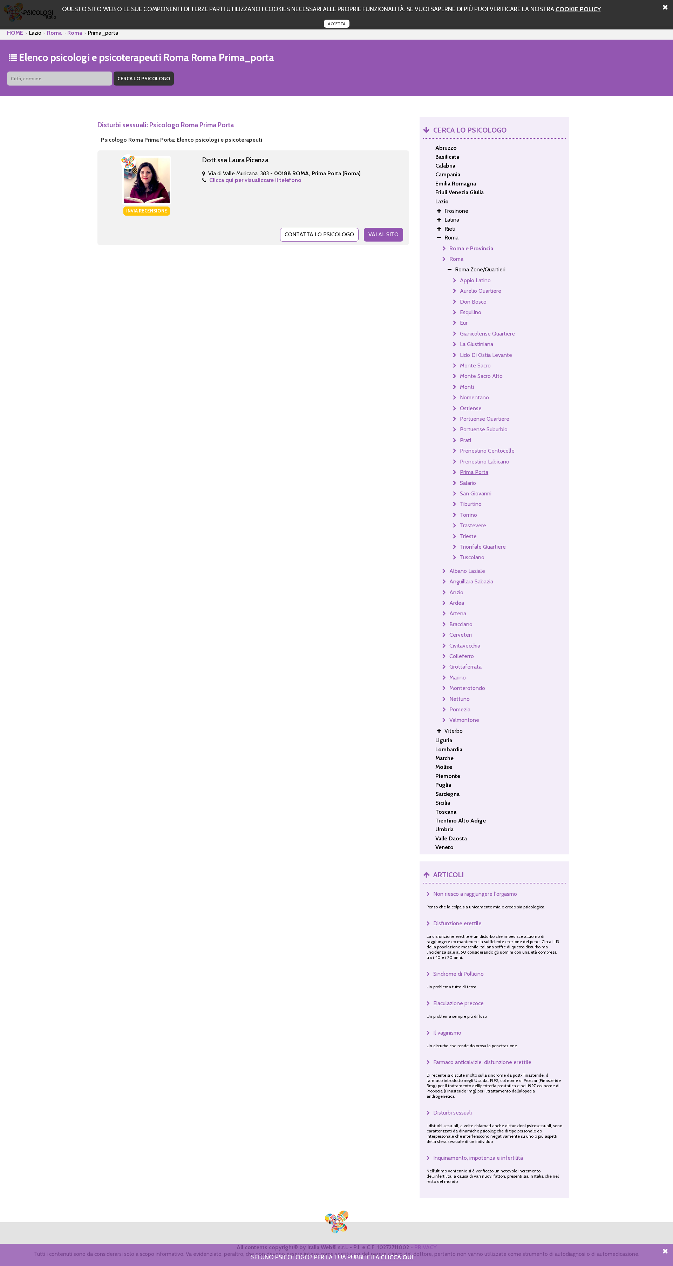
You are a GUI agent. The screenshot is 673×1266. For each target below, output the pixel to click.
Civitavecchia (464, 645)
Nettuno (459, 699)
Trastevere (473, 525)
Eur (464, 322)
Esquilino (470, 312)
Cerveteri (460, 634)
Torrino (468, 515)
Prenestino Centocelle (487, 450)
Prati (465, 440)
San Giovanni (475, 493)
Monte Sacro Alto (481, 376)
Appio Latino (475, 280)
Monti (467, 387)
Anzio (456, 592)
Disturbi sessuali (452, 1112)
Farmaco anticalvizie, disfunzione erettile (482, 1062)
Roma (54, 32)
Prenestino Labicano (484, 461)
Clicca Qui (397, 1257)
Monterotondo (467, 688)
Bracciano (461, 624)
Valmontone (464, 720)
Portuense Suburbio (484, 429)
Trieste (468, 536)
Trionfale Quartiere (483, 546)
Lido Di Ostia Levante (486, 355)
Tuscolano (472, 557)
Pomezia (459, 709)
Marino (457, 677)
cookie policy (578, 9)
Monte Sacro (475, 365)
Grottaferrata (465, 666)
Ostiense (471, 408)
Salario (468, 483)
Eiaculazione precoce (458, 1003)
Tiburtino (471, 504)
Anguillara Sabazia (471, 581)
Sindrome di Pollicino (458, 973)
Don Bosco (473, 301)
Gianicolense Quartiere (487, 333)
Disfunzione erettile (457, 923)
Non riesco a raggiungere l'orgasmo (475, 894)
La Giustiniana (476, 344)
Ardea (456, 603)
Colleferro (461, 656)
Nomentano (474, 397)
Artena (457, 613)
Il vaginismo (447, 1032)
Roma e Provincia (471, 248)
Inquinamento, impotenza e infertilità (478, 1158)
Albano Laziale (467, 571)
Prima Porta (474, 472)
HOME (15, 32)
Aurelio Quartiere (480, 290)
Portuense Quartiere (484, 418)
